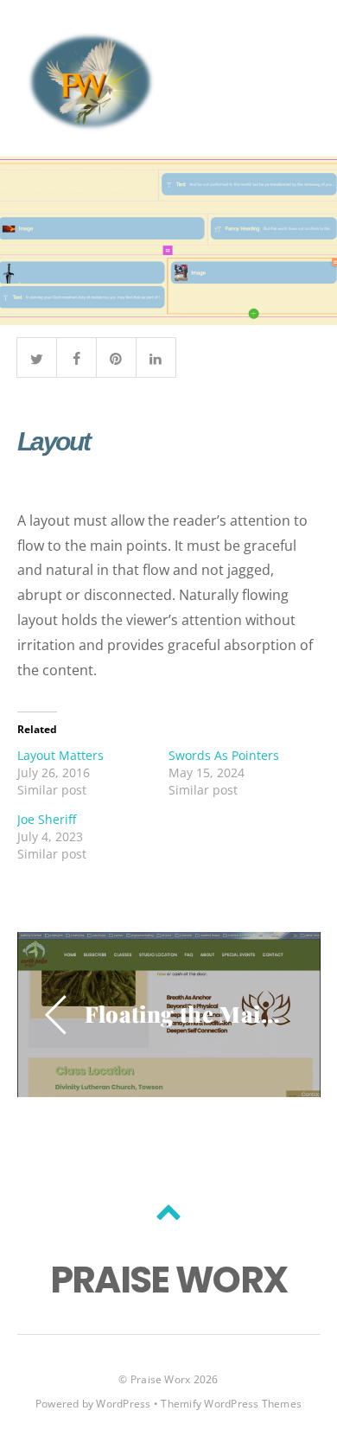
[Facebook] (76, 356)
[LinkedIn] (156, 356)
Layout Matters (60, 755)
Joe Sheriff (46, 819)
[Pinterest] (116, 356)
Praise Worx (160, 1379)
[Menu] (295, 78)
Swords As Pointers (223, 755)
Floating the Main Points (185, 1013)
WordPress (123, 1403)
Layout (53, 441)
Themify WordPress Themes (231, 1403)
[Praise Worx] (91, 123)
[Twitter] (36, 356)
